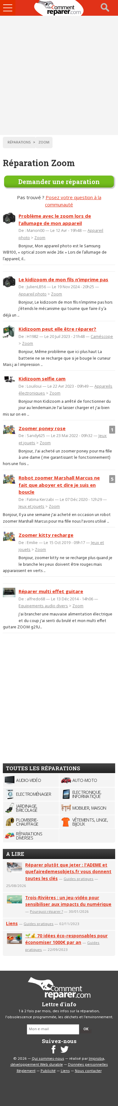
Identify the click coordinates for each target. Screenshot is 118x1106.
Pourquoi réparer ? (46, 911)
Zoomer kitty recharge (46, 535)
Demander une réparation (59, 181)
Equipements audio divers (43, 606)
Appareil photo (33, 294)
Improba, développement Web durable (57, 1062)
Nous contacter (88, 1071)
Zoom (39, 237)
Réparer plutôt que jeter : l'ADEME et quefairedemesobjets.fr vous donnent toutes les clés (68, 872)
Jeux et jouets (31, 506)
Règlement (26, 1071)
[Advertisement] (59, 75)
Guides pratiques (78, 878)
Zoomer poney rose (42, 428)
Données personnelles (88, 1065)
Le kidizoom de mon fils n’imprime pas (63, 279)
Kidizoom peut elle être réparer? (57, 329)
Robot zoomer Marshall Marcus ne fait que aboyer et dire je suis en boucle (59, 484)
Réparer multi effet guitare (51, 591)
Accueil (59, 8)
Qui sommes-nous (48, 1059)
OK (85, 1029)
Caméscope (102, 336)
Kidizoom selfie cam (42, 378)
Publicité (48, 1071)
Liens (12, 923)
